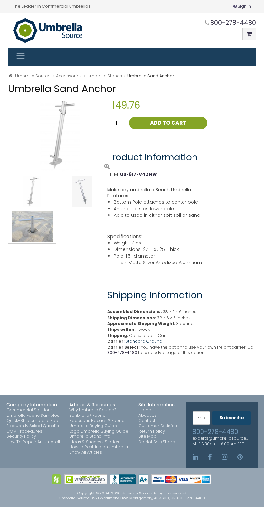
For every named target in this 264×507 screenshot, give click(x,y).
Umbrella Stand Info (89, 436)
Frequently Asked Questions (34, 425)
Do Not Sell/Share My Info (159, 442)
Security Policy (21, 436)
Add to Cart (168, 123)
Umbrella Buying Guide (93, 425)
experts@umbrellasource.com (222, 438)
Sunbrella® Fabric (87, 415)
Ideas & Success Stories (94, 442)
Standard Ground (144, 341)
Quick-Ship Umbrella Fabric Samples (34, 420)
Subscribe (231, 418)
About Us (147, 415)
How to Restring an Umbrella (98, 447)
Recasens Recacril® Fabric (96, 420)
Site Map (147, 436)
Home (144, 410)
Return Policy (151, 431)
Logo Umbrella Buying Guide (98, 431)
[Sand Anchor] (60, 135)
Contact (146, 420)
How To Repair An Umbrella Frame (34, 442)
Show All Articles (85, 452)
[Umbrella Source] (47, 30)
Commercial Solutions (29, 410)
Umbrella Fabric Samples (32, 415)
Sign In (244, 6)
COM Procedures (24, 431)
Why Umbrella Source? (93, 410)
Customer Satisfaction (159, 425)
